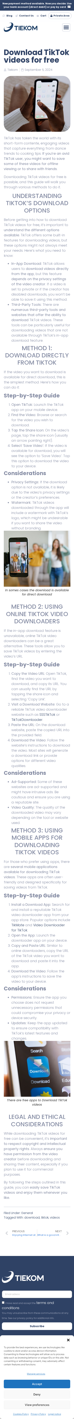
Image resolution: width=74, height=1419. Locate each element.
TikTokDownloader (27, 719)
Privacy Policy (38, 1414)
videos (55, 1217)
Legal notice (54, 1414)
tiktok (45, 1217)
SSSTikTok (47, 714)
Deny (37, 1394)
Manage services (36, 1373)
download (32, 1217)
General (27, 1213)
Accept (37, 1384)
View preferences (37, 1405)
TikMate (17, 925)
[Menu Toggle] (66, 27)
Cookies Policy (21, 1414)
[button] (68, 1340)
